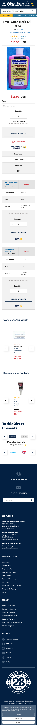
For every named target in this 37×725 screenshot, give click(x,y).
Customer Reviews (8, 612)
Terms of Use (22, 703)
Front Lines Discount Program (12, 622)
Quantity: (18, 111)
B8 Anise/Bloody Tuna (11, 184)
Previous (4, 436)
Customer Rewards (8, 619)
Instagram (9, 648)
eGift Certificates (18, 351)
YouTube (9, 653)
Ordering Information (9, 572)
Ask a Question (20, 38)
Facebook (9, 644)
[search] (32, 11)
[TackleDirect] (15, 4)
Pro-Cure (20, 29)
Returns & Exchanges (9, 579)
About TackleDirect (8, 606)
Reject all (18, 718)
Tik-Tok (8, 657)
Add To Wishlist (18, 133)
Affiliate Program (8, 626)
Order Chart (18, 160)
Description (18, 154)
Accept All (18, 722)
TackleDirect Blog (12, 639)
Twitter (8, 662)
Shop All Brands (17, 445)
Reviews (18, 165)
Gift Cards (5, 582)
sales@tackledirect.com (10, 539)
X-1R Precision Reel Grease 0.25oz (17, 406)
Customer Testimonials (9, 616)
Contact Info (6, 565)
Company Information (9, 609)
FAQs (4, 592)
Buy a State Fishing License (11, 586)
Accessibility (6, 562)
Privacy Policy (15, 710)
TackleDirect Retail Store (13, 522)
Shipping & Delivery (8, 569)
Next (32, 436)
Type (4, 101)
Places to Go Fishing (9, 589)
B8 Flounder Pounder (9, 250)
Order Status (6, 575)
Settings (18, 714)
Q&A (18, 171)
